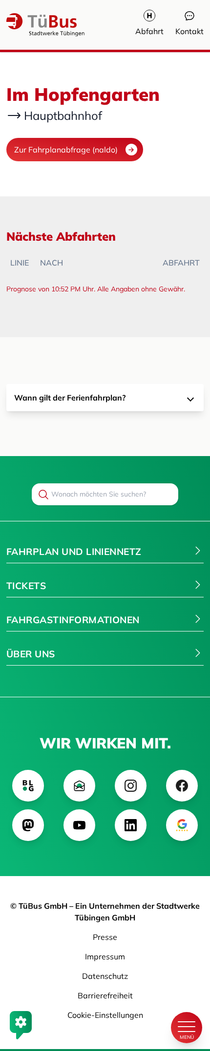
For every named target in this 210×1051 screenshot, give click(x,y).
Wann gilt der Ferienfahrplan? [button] (70, 397)
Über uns (30, 654)
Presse (105, 937)
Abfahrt (149, 31)
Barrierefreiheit (105, 995)
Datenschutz (105, 976)
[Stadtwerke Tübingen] (35, 25)
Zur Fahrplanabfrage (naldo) (66, 149)
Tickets (26, 586)
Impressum (105, 956)
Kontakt (189, 31)
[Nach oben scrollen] (186, 994)
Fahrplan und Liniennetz (74, 551)
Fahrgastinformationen (73, 620)
